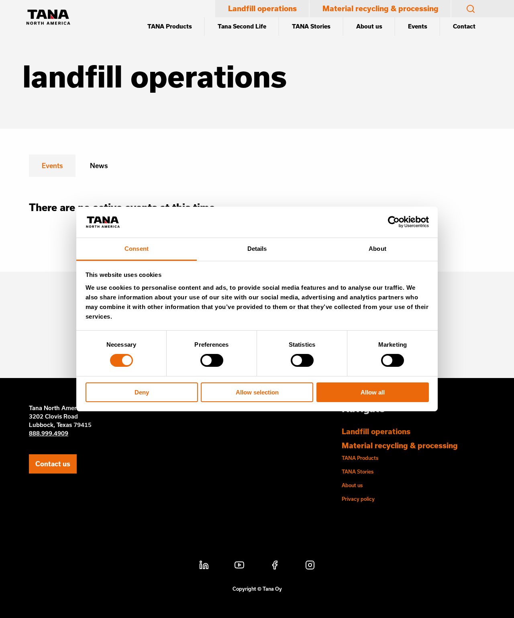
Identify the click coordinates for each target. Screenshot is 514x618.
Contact (464, 26)
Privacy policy (358, 499)
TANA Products (169, 26)
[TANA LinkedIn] (204, 566)
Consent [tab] (136, 248)
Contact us (52, 464)
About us (369, 26)
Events (417, 26)
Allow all (373, 392)
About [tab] (377, 248)
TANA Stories (311, 26)
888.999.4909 (48, 433)
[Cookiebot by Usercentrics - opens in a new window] (394, 222)
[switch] (211, 360)
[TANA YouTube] (239, 566)
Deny (142, 392)
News (99, 165)
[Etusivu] (48, 18)
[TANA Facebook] (274, 566)
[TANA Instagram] (310, 566)
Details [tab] (257, 248)
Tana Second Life (242, 26)
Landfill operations (262, 8)
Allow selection (257, 392)
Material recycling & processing (380, 8)
